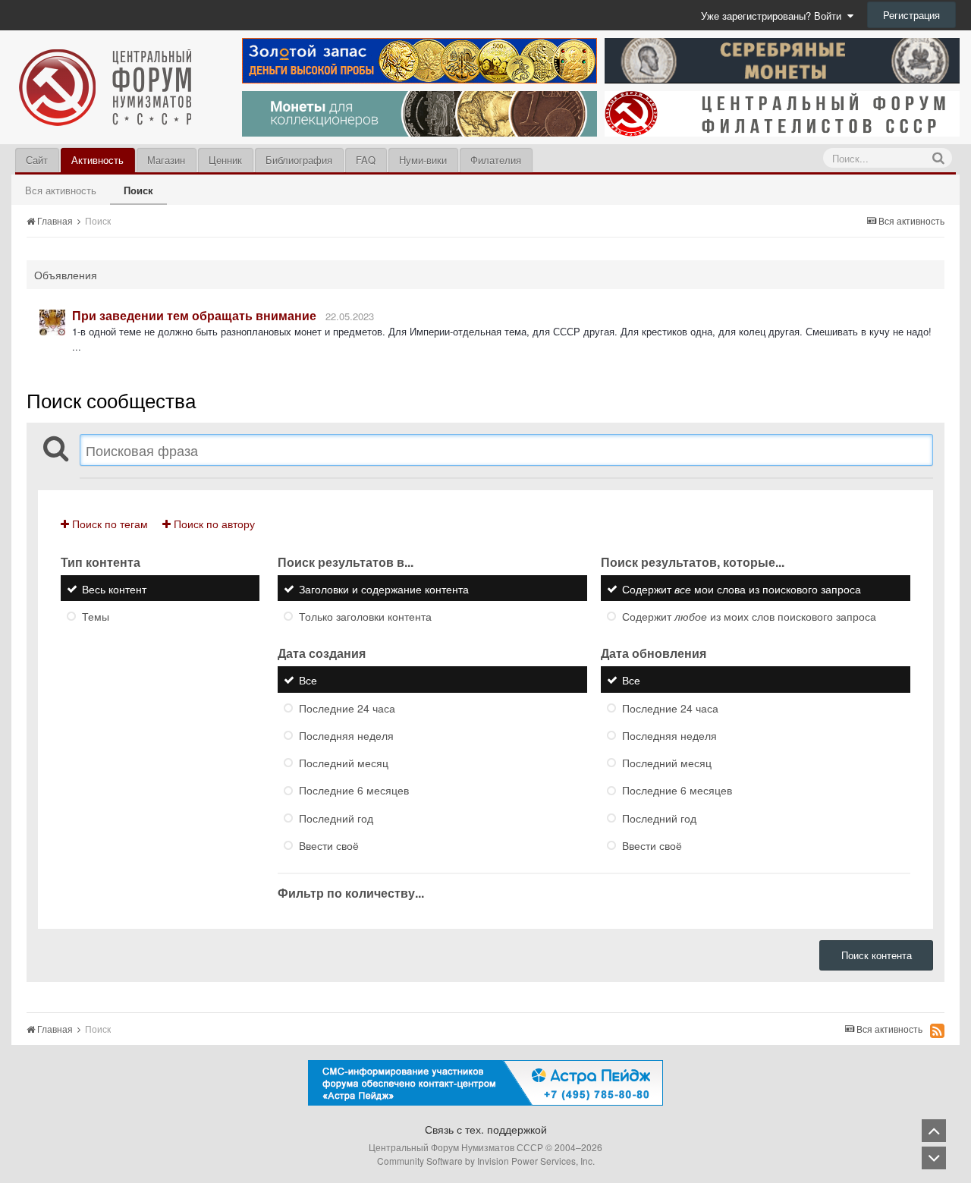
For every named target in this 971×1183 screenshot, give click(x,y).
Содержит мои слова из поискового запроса (741, 588)
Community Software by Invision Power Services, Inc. (486, 1160)
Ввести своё (329, 845)
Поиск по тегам (108, 523)
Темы (95, 616)
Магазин (166, 160)
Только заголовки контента (365, 616)
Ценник (225, 160)
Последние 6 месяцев (354, 790)
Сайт (37, 160)
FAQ (366, 160)
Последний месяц (343, 762)
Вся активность (60, 190)
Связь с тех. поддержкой (486, 1129)
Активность (97, 160)
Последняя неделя (346, 735)
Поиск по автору (213, 523)
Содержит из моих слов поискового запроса (749, 616)
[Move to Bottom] (934, 1158)
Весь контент (114, 588)
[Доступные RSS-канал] (937, 1030)
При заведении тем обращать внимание (194, 315)
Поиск (138, 190)
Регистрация (911, 15)
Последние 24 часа (347, 708)
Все (308, 680)
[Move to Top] (934, 1130)
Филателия (495, 160)
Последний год (336, 818)
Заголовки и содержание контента (384, 588)
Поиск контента (876, 955)
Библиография (299, 160)
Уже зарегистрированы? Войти (774, 15)
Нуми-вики (423, 160)
